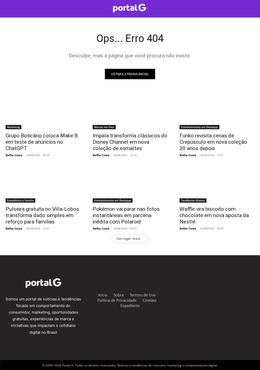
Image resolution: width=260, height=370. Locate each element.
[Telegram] (210, 294)
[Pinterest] (248, 294)
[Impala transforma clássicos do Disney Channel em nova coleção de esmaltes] (130, 110)
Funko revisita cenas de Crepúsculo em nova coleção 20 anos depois (213, 142)
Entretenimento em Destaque (199, 127)
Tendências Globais (193, 200)
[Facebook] (198, 294)
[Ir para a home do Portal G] (129, 8)
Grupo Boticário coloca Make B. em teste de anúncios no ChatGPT (42, 142)
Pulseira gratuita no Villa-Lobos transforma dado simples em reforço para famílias (42, 215)
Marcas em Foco (104, 127)
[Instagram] (185, 294)
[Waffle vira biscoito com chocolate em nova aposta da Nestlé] (217, 183)
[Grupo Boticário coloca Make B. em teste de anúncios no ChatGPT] (43, 110)
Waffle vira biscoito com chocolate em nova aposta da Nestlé (214, 215)
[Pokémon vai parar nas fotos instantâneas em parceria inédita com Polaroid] (130, 183)
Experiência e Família (20, 200)
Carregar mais (128, 238)
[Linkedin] (235, 294)
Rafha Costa (14, 155)
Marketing (13, 127)
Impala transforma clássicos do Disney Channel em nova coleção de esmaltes (130, 142)
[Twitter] (223, 294)
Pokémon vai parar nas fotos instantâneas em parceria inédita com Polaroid (126, 215)
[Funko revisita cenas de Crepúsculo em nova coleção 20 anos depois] (217, 110)
